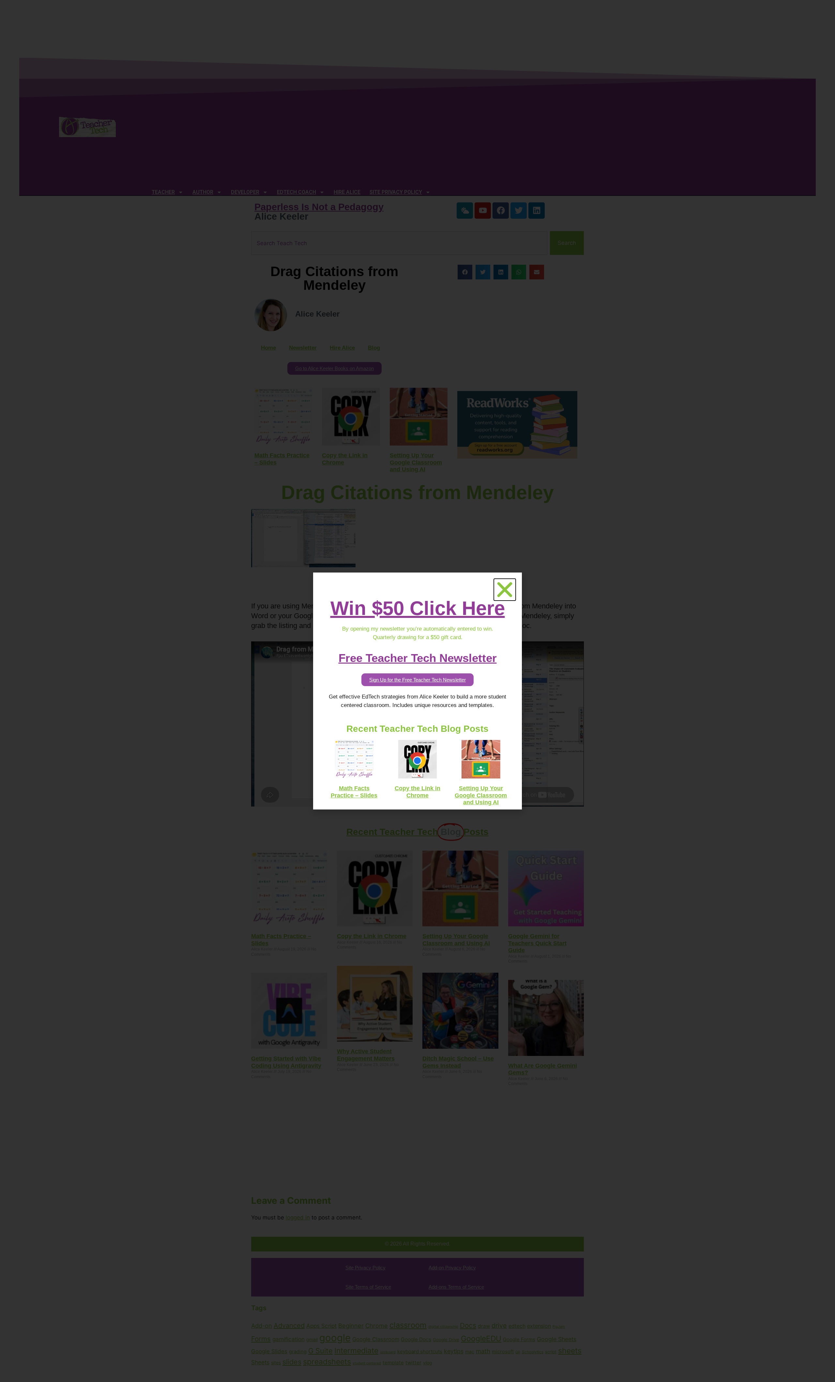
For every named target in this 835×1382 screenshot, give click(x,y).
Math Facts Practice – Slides (354, 792)
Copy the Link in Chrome (417, 792)
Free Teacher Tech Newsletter (418, 658)
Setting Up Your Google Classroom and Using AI (481, 795)
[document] (417, 691)
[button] (504, 589)
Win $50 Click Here (417, 608)
